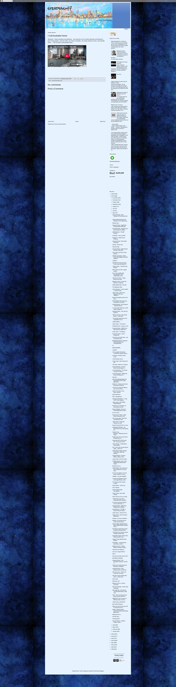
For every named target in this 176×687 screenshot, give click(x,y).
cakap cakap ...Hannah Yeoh (119, 512)
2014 (112, 638)
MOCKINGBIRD (116, 347)
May (114, 212)
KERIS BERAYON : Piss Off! (119, 285)
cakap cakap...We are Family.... (120, 459)
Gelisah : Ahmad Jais (117, 244)
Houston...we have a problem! (119, 518)
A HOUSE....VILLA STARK (118, 235)
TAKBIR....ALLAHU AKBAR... (119, 476)
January (115, 631)
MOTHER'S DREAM (117, 558)
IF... (113, 345)
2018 (112, 193)
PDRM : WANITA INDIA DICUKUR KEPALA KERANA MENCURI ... (120, 611)
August (114, 206)
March (114, 627)
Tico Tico (119, 74)
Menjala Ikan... (115, 223)
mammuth (90, 671)
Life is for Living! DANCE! (118, 551)
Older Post (102, 121)
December (115, 197)
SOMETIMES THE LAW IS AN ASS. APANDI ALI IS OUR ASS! (119, 469)
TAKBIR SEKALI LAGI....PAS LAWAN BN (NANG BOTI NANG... (119, 462)
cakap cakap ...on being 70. (119, 324)
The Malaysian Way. (117, 287)
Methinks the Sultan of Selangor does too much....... (122, 94)
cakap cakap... (115, 124)
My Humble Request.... (117, 604)
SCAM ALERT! (116, 618)
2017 (112, 196)
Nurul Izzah (115, 579)
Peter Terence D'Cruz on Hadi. (119, 496)
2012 (112, 642)
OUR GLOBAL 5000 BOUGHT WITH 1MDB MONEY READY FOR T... (120, 525)
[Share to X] (80, 78)
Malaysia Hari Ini (116, 466)
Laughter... (114, 260)
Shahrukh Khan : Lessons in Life (120, 326)
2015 (112, 636)
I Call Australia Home (117, 359)
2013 (112, 640)
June (114, 210)
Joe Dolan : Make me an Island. (120, 364)
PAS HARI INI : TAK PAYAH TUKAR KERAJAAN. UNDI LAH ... (119, 591)
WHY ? (114, 553)
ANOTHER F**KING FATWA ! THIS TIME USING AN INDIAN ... (119, 452)
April (114, 625)
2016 (112, 634)
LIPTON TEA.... (116, 616)
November (115, 200)
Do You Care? (115, 412)
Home (76, 121)
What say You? (116, 581)
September (115, 204)
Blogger (102, 671)
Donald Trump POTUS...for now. (120, 425)
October (115, 202)
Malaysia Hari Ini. (116, 614)
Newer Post (51, 121)
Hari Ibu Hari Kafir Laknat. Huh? (120, 556)
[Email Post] (75, 78)
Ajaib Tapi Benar (116, 394)
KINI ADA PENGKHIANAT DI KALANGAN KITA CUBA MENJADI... (119, 381)
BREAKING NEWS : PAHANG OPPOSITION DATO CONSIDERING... (119, 342)
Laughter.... (115, 349)
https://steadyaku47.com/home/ (118, 41)
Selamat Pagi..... (116, 246)
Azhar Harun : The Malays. (118, 331)
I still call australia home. (57, 80)
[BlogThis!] (78, 78)
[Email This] (77, 78)
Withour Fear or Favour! (117, 104)
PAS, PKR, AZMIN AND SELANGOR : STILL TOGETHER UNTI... (118, 274)
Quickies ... (115, 377)
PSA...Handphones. (117, 396)
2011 (112, 644)
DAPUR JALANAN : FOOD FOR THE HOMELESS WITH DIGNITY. (120, 257)
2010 (112, 647)
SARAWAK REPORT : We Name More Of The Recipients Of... (120, 429)
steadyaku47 (60, 8)
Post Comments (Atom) (60, 124)
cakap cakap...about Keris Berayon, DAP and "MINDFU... (118, 294)
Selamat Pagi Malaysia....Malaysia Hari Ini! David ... (119, 433)
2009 (112, 649)
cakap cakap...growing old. (118, 602)
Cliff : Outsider (115, 487)
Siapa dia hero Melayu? (118, 549)
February (115, 629)
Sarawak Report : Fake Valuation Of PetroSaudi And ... (119, 216)
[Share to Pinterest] (82, 78)
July (114, 208)
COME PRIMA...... (116, 321)
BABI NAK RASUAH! (122, 113)
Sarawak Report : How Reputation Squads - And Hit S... (119, 562)
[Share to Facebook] (81, 78)
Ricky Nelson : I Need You (118, 485)
